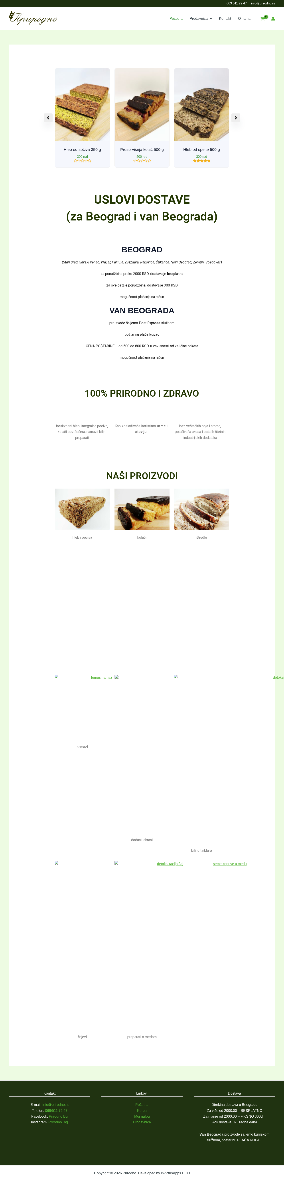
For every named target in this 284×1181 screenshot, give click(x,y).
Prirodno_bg (58, 1122)
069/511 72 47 (56, 1111)
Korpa (142, 1111)
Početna (176, 18)
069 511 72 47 (237, 3)
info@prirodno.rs (263, 3)
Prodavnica (199, 18)
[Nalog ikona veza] (273, 19)
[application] (210, 18)
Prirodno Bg (58, 1116)
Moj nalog (142, 1116)
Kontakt (225, 18)
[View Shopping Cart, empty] (262, 19)
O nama (244, 18)
